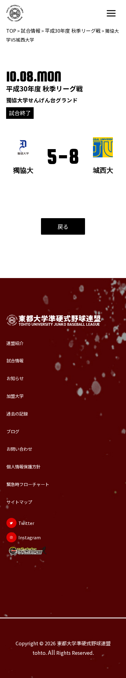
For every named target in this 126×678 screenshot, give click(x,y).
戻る (63, 226)
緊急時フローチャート (27, 484)
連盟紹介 (15, 343)
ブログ (12, 431)
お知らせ (15, 378)
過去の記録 (17, 413)
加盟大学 (15, 396)
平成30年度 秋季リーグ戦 (73, 30)
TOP (11, 30)
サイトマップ (19, 502)
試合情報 (30, 30)
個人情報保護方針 (23, 466)
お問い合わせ (19, 448)
